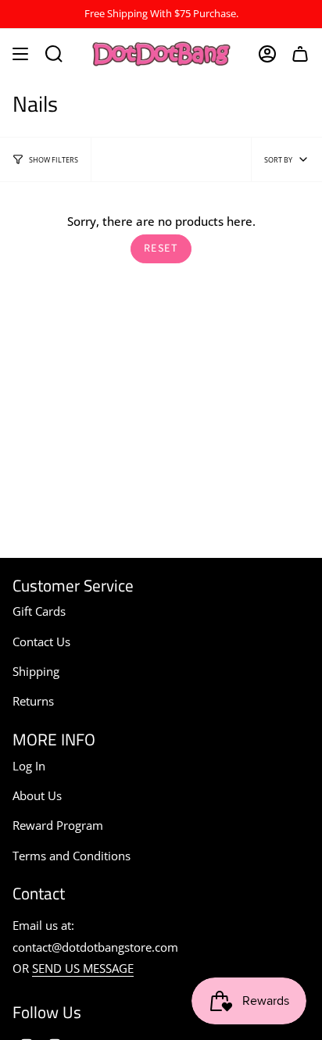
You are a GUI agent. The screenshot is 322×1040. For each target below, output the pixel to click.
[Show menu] (20, 54)
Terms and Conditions (72, 855)
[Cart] (300, 54)
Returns (33, 701)
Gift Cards (39, 611)
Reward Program (58, 825)
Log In (29, 766)
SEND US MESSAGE (83, 968)
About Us (37, 795)
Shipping (36, 671)
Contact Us (41, 641)
